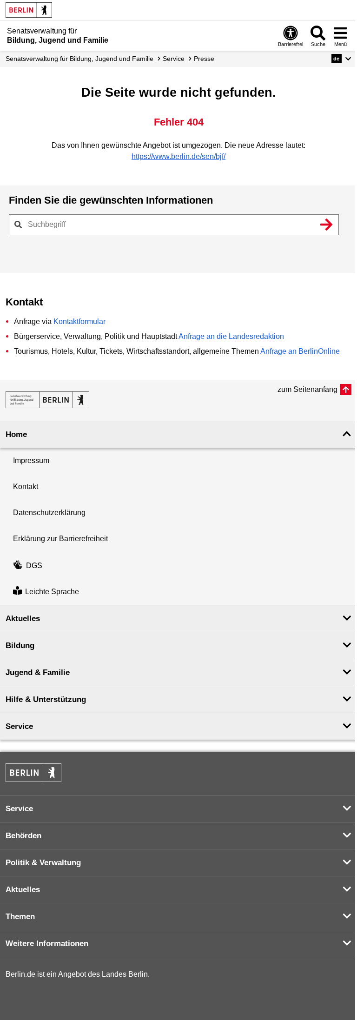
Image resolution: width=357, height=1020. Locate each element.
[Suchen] (326, 224)
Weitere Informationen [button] (47, 943)
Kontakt (25, 486)
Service (174, 58)
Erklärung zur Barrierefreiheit (60, 539)
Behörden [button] (23, 835)
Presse (204, 58)
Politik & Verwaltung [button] (43, 862)
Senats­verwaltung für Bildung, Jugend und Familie (79, 58)
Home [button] (16, 434)
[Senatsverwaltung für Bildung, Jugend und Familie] (47, 399)
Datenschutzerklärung (49, 513)
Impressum (31, 460)
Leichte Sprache (52, 592)
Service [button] (19, 726)
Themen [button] (20, 916)
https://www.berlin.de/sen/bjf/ (178, 156)
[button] (341, 58)
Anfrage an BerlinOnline (300, 351)
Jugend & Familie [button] (38, 672)
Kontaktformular (79, 321)
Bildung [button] (20, 645)
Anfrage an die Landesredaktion (231, 336)
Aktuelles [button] (23, 618)
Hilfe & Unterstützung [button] (46, 699)
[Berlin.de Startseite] (29, 10)
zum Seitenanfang (307, 389)
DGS (34, 566)
